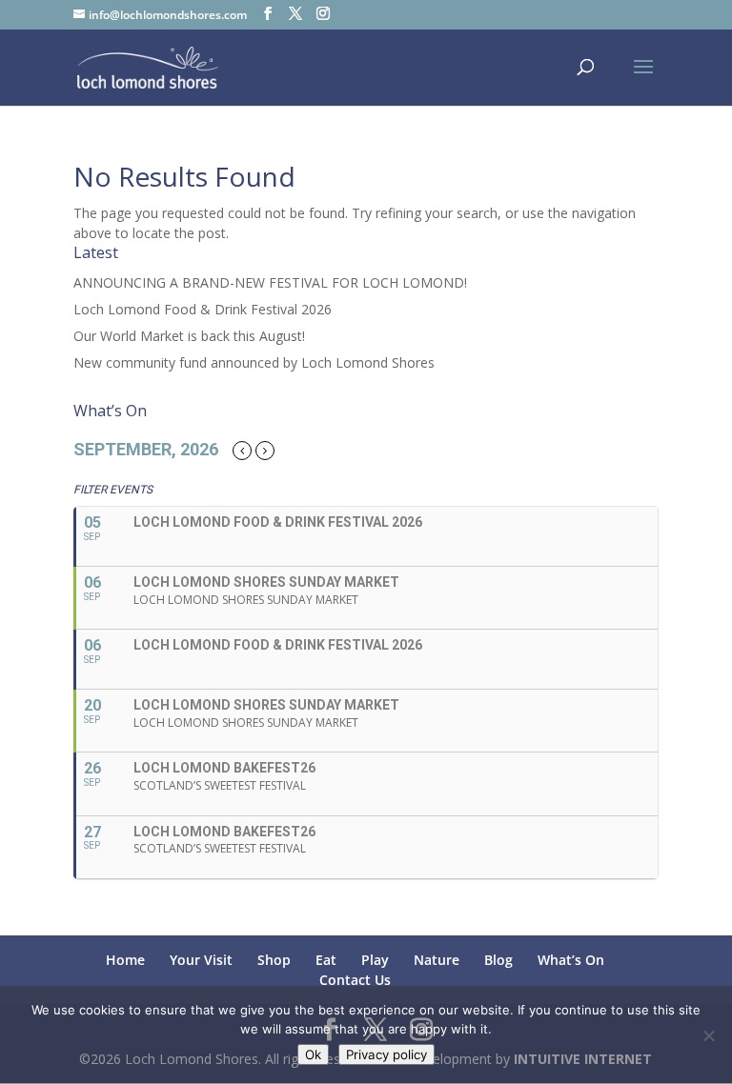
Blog (498, 960)
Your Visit (201, 960)
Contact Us (355, 980)
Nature (436, 960)
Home (125, 960)
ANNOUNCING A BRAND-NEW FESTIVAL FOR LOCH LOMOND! (270, 282)
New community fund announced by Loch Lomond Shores (254, 362)
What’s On (571, 960)
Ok (313, 1054)
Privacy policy (386, 1054)
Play (375, 960)
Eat (325, 960)
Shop (274, 960)
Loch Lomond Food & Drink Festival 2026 (202, 309)
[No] (708, 1035)
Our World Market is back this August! (189, 336)
